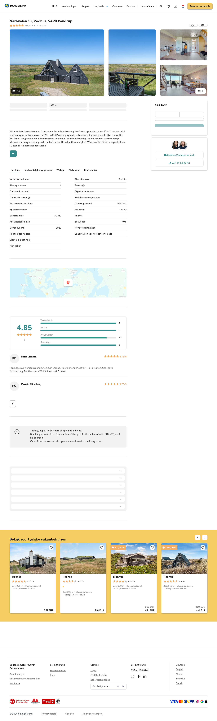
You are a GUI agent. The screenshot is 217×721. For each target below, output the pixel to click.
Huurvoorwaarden (92, 713)
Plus (52, 675)
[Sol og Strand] (15, 6)
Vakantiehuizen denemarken (25, 678)
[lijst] (168, 6)
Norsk (179, 674)
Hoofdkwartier (58, 670)
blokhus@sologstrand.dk (180, 155)
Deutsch (180, 664)
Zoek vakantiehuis (200, 6)
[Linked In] (144, 676)
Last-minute (147, 6)
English (179, 669)
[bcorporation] (58, 703)
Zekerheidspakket (100, 680)
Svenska (180, 678)
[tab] (22, 572)
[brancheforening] (20, 703)
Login (93, 670)
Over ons (117, 6)
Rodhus (16, 577)
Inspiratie (15, 683)
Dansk (179, 683)
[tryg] (49, 703)
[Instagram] (132, 676)
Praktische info (98, 675)
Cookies (69, 713)
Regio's (85, 6)
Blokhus (118, 577)
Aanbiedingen (69, 6)
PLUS (55, 6)
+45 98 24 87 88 (181, 163)
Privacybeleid (48, 713)
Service (131, 6)
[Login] (176, 6)
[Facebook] (139, 676)
